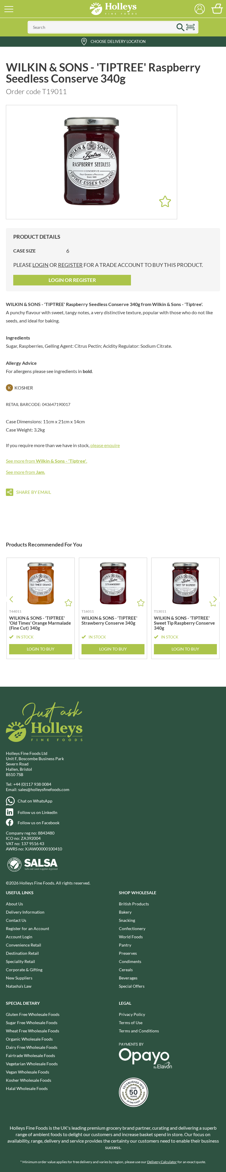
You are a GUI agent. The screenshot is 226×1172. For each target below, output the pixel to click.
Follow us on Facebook (38, 822)
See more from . (46, 461)
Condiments (130, 961)
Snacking (127, 920)
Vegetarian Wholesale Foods (32, 1063)
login (40, 265)
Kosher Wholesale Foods (28, 1080)
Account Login (19, 936)
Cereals (126, 969)
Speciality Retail (20, 961)
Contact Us (16, 920)
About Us (14, 903)
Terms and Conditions (139, 1030)
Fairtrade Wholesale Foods (30, 1055)
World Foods (131, 936)
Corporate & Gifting (24, 969)
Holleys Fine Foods (113, 9)
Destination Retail (22, 953)
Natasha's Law (18, 986)
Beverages (128, 977)
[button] (215, 599)
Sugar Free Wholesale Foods (31, 1022)
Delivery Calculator (162, 1162)
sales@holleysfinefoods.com (43, 789)
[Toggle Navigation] (9, 9)
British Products (134, 903)
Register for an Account (27, 928)
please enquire (105, 445)
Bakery (125, 911)
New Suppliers (19, 977)
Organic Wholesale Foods (29, 1038)
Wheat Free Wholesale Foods (32, 1030)
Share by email (33, 492)
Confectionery (132, 928)
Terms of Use (130, 1022)
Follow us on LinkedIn (37, 812)
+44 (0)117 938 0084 (32, 784)
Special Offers (131, 986)
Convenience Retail (23, 944)
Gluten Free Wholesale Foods (32, 1014)
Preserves (128, 953)
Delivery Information (25, 911)
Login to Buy (40, 648)
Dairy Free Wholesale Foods (31, 1047)
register (70, 265)
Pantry (125, 944)
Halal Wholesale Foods (27, 1088)
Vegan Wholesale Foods (27, 1071)
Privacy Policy (132, 1014)
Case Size (24, 250)
